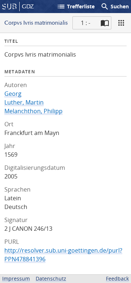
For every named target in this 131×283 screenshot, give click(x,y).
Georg (12, 94)
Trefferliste (76, 6)
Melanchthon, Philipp (33, 111)
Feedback (117, 278)
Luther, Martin (24, 102)
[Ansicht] (121, 22)
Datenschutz (51, 278)
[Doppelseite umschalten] (104, 22)
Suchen (114, 6)
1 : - (85, 23)
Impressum (16, 278)
